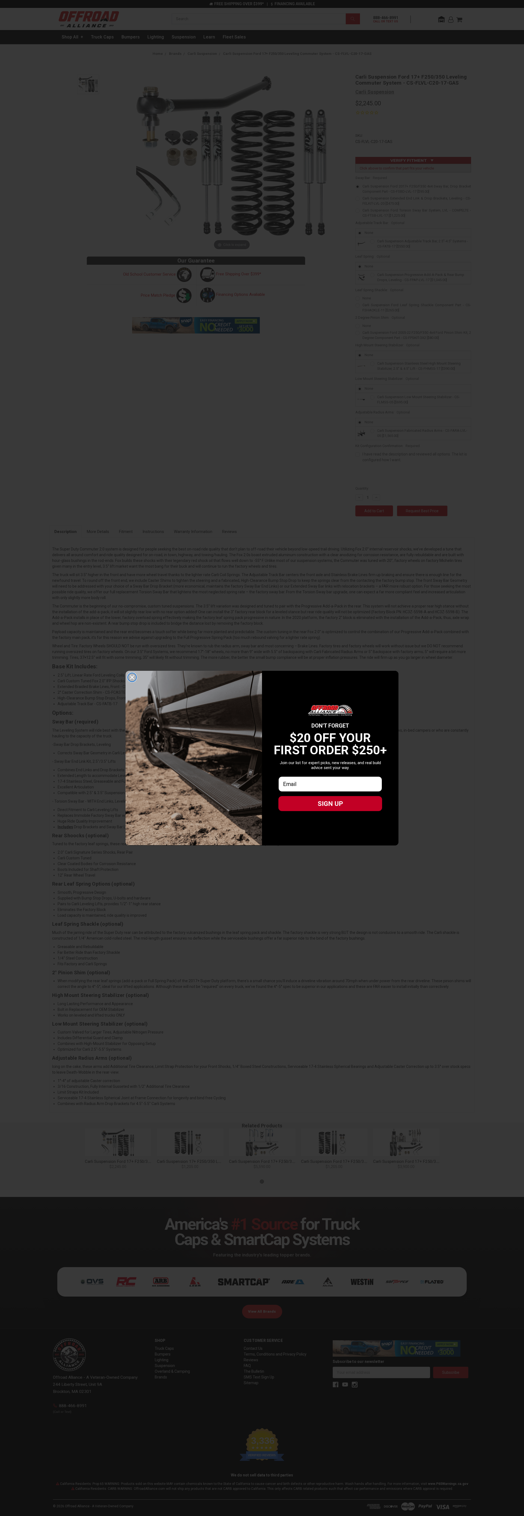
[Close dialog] (132, 677)
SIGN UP (330, 804)
